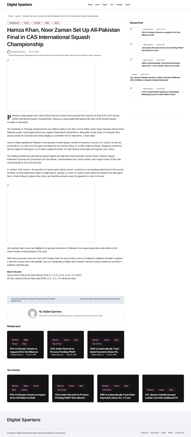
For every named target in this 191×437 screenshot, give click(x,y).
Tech (112, 5)
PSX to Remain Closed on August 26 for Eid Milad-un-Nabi (24, 351)
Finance (15, 344)
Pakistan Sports (88, 55)
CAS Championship (16, 55)
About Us (144, 433)
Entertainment (14, 23)
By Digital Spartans (18, 52)
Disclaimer (155, 433)
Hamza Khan (45, 55)
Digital (104, 5)
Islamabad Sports (58, 55)
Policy (170, 433)
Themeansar (60, 433)
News (97, 5)
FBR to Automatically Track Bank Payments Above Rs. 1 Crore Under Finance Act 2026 (117, 397)
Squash (98, 55)
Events (26, 23)
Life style (37, 23)
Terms (163, 433)
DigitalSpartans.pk (32, 55)
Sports (127, 5)
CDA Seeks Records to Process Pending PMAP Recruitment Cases (62, 351)
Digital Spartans (19, 4)
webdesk (134, 74)
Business (15, 340)
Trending (24, 390)
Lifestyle (119, 5)
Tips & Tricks (56, 344)
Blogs (90, 5)
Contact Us (179, 433)
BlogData (49, 433)
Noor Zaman (75, 55)
